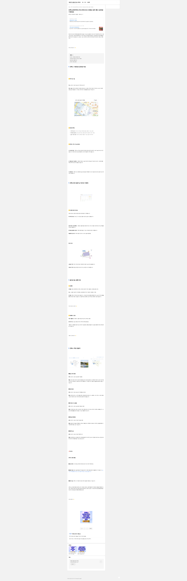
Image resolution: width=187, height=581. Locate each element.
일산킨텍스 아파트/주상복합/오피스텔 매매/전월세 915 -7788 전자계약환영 (82, 28)
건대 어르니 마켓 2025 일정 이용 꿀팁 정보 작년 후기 (80, 538)
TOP (119, 577)
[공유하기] (84, 528)
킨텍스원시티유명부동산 (74, 27)
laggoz (81, 578)
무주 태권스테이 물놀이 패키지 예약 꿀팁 (77, 536)
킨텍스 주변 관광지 (73, 61)
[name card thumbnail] (100, 561)
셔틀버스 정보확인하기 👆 (72, 335)
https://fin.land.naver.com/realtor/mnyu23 (76, 25)
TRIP (70, 533)
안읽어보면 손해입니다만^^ (74, 562)
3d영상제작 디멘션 (73, 20)
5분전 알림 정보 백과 (75, 2)
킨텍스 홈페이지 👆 (71, 499)
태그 (85, 2)
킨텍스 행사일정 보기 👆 (72, 47)
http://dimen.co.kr (72, 18)
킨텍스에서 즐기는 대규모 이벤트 (76, 58)
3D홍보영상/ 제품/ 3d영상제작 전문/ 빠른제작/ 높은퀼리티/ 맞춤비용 (81, 21)
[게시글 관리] (87, 528)
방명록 (88, 2)
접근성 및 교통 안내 (73, 60)
